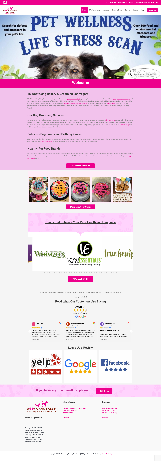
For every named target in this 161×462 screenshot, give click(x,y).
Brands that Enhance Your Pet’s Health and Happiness (80, 222)
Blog (142, 10)
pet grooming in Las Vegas (121, 99)
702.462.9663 (124, 2)
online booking (124, 125)
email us (66, 417)
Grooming (106, 10)
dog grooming (111, 103)
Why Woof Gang (94, 10)
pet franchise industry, (74, 99)
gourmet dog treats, (70, 103)
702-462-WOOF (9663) (109, 413)
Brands (127, 10)
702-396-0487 (143, 2)
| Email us (151, 2)
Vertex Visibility (107, 454)
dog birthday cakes (46, 141)
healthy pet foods (81, 103)
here (156, 2)
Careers (135, 10)
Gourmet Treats (117, 10)
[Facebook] (5, 2)
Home (84, 10)
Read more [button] (35, 339)
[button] (152, 10)
